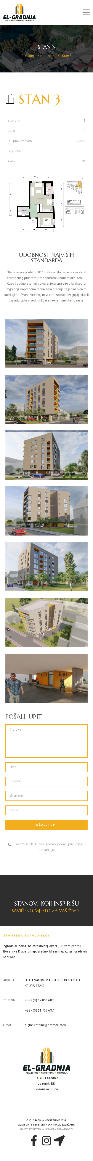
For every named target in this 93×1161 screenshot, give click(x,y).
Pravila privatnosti (59, 1129)
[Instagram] (46, 1140)
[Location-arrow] (59, 1140)
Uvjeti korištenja (32, 1129)
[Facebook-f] (33, 1140)
